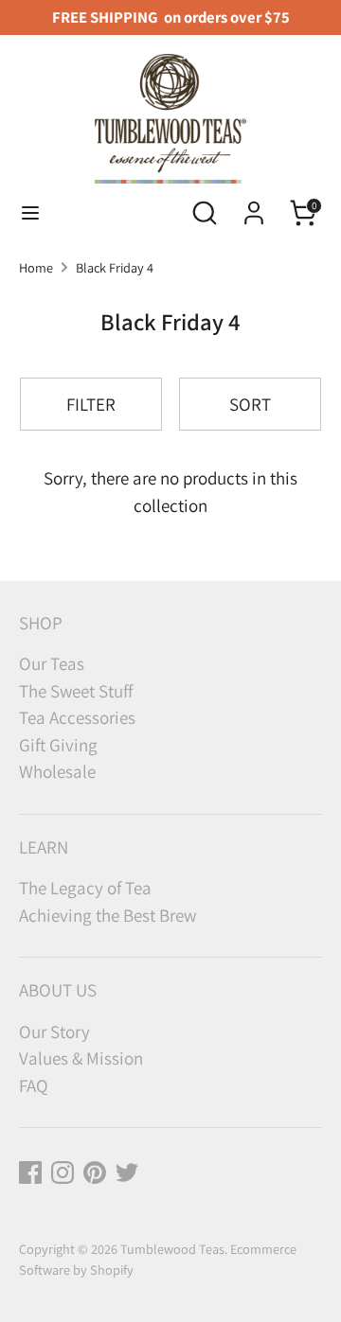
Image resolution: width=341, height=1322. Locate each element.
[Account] (254, 207)
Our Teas (51, 663)
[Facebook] (30, 1172)
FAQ (33, 1085)
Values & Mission (81, 1058)
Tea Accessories (77, 717)
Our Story (54, 1031)
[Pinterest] (94, 1172)
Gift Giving (58, 744)
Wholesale (57, 771)
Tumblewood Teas (172, 1249)
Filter (91, 404)
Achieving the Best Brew (107, 915)
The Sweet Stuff (76, 690)
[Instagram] (62, 1172)
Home (36, 267)
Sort (250, 404)
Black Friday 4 (114, 267)
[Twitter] (127, 1172)
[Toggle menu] (30, 213)
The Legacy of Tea (85, 887)
